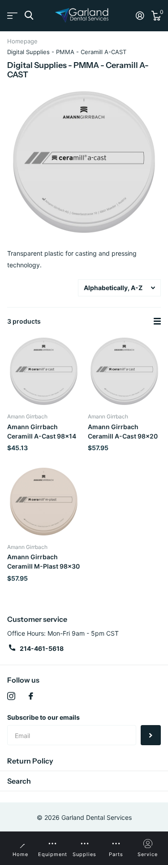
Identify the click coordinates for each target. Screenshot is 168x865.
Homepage (22, 41)
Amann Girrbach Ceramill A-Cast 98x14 (41, 431)
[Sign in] (140, 15)
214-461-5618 (42, 648)
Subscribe (151, 735)
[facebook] (31, 696)
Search (19, 780)
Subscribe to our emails (43, 717)
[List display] (157, 321)
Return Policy (30, 760)
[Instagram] (11, 696)
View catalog (12, 15)
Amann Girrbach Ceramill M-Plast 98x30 (43, 561)
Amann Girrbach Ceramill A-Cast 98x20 (123, 431)
